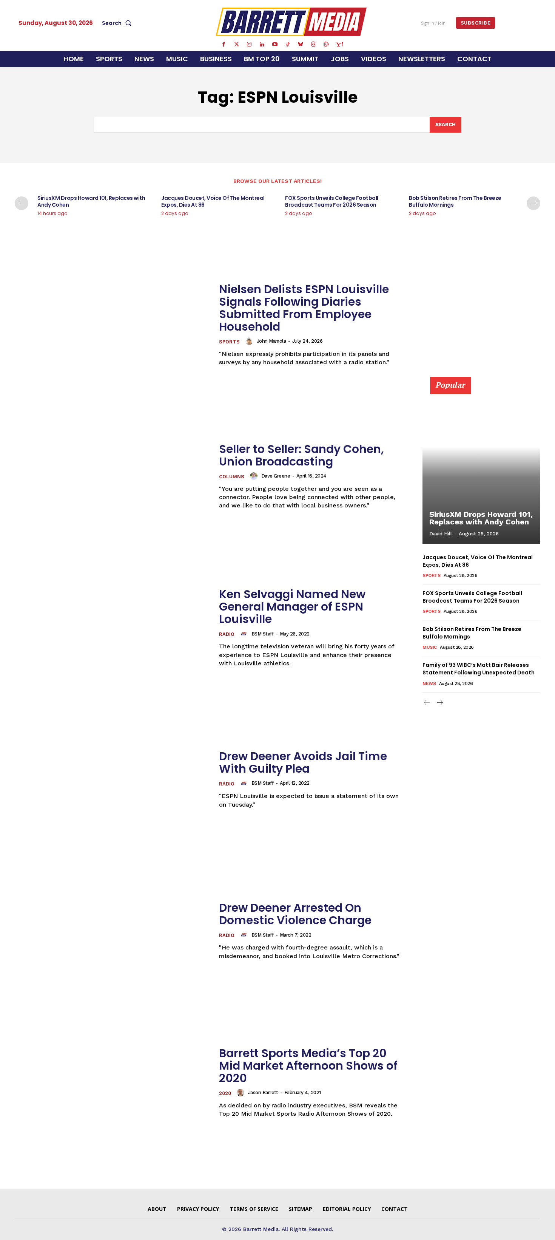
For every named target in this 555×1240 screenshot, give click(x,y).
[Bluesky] (300, 44)
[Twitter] (236, 44)
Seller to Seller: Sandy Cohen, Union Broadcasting (301, 455)
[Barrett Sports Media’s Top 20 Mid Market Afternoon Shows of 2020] (112, 1082)
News (429, 683)
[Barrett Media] (291, 22)
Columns (231, 476)
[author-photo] (250, 341)
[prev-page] (21, 203)
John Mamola (271, 341)
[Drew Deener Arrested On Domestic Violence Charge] (112, 931)
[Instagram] (249, 44)
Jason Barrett (263, 1092)
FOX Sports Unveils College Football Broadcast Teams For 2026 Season (331, 201)
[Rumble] (326, 44)
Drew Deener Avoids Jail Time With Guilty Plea (303, 762)
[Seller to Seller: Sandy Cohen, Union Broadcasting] (112, 476)
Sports (229, 342)
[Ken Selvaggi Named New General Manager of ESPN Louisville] (112, 628)
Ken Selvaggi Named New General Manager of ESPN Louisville (292, 606)
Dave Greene (275, 476)
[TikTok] (287, 44)
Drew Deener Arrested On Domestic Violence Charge (295, 914)
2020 (225, 1093)
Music (429, 647)
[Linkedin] (262, 44)
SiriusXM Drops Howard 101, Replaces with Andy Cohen (91, 201)
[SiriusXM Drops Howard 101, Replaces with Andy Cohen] (481, 464)
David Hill (440, 534)
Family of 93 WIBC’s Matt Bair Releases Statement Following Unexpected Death (478, 668)
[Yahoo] (339, 44)
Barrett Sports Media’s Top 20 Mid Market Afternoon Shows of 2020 (308, 1065)
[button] (118, 23)
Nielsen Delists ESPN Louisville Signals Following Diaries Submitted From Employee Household (304, 308)
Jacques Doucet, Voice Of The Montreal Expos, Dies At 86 (213, 201)
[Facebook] (223, 44)
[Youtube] (275, 44)
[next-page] (533, 203)
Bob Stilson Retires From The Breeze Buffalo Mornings (455, 201)
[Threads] (313, 44)
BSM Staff (262, 634)
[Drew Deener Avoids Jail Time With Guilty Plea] (112, 779)
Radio (226, 634)
